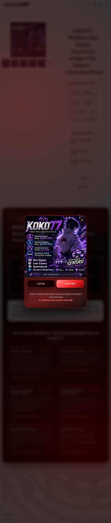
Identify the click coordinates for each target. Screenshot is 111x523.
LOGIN (41, 284)
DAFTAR (70, 284)
